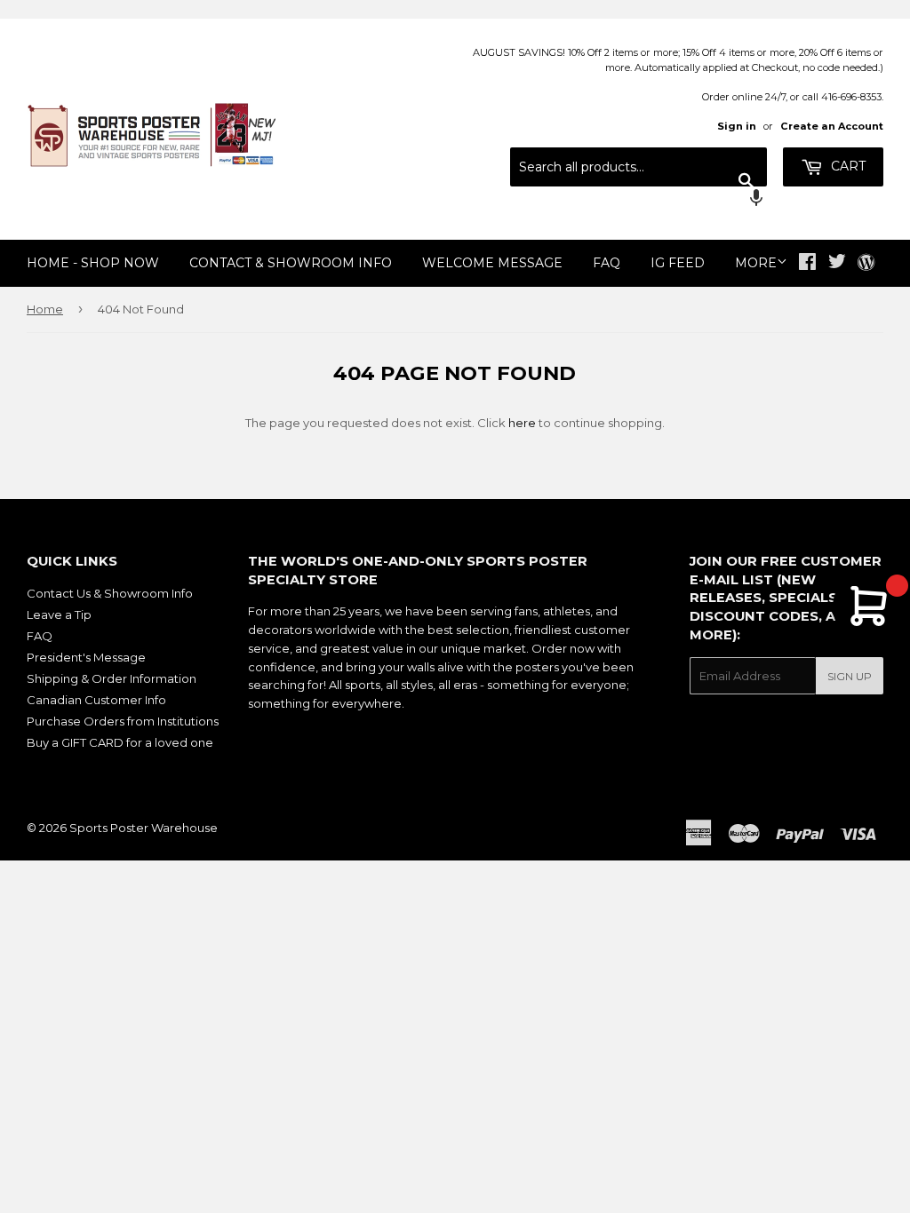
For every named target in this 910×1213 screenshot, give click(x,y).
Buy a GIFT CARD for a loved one (120, 742)
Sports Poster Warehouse (143, 828)
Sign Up (849, 676)
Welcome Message (492, 263)
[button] (638, 199)
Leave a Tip (59, 614)
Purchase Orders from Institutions (123, 721)
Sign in (736, 126)
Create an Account (831, 126)
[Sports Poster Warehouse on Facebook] (807, 264)
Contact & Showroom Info (290, 263)
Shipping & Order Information (111, 678)
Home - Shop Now (93, 263)
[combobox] (638, 166)
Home (45, 309)
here (522, 423)
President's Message (86, 657)
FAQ (606, 263)
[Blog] (866, 264)
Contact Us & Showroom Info (110, 593)
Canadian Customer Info (96, 700)
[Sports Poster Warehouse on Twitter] (837, 264)
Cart (846, 166)
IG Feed (678, 263)
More (756, 263)
